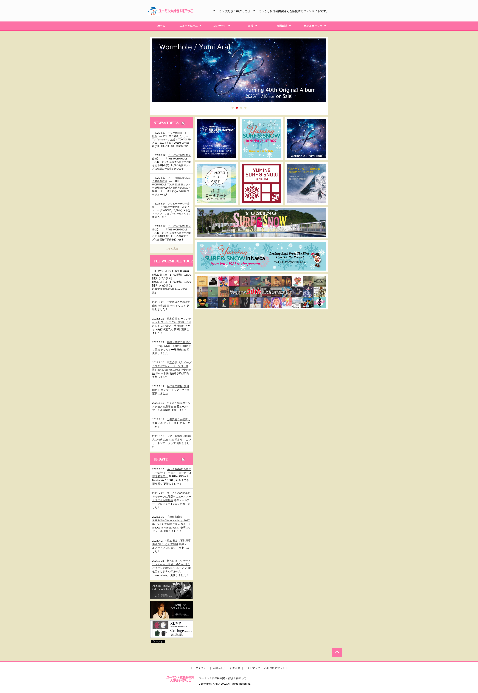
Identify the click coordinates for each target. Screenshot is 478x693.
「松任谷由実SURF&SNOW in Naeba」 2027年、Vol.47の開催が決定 (171, 520)
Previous (146, 75)
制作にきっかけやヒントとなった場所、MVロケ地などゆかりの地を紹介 (171, 564)
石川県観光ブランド (276, 667)
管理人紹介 (219, 667)
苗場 (250, 25)
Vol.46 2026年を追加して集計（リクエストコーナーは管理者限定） (171, 473)
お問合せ (235, 667)
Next (331, 75)
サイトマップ (252, 667)
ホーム (161, 25)
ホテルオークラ (313, 25)
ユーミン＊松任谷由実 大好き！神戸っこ (180, 679)
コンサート (219, 25)
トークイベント (199, 667)
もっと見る (171, 248)
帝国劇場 (282, 25)
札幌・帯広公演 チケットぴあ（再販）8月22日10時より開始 (171, 346)
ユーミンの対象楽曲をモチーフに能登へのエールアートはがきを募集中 (171, 497)
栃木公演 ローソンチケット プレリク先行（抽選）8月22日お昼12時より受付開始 (171, 322)
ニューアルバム (188, 25)
